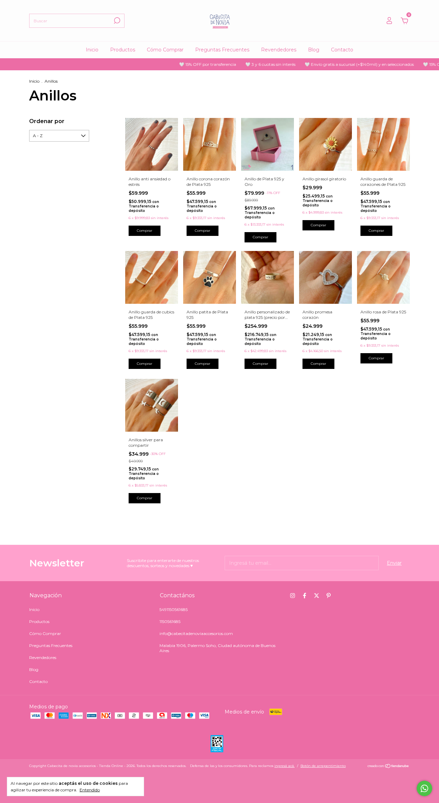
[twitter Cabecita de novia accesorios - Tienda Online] (316, 595)
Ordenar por (46, 121)
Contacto (342, 50)
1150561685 (169, 621)
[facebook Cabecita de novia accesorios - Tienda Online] (304, 595)
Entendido (90, 789)
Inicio (92, 50)
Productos (122, 50)
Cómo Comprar (165, 50)
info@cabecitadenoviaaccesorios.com (196, 633)
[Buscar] (116, 20)
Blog (313, 50)
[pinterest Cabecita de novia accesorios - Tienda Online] (328, 595)
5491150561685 (173, 609)
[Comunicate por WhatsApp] (424, 788)
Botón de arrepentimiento (323, 766)
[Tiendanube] (388, 767)
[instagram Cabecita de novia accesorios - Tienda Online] (292, 595)
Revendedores (278, 50)
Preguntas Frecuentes (222, 50)
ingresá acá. (284, 766)
